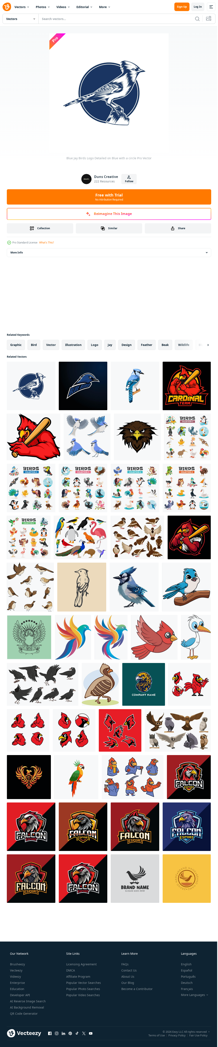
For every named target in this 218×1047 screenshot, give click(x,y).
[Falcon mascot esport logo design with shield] (31, 826)
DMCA (70, 970)
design (127, 345)
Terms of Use (153, 1035)
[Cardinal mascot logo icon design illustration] (189, 684)
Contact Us (128, 970)
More (103, 7)
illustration (73, 345)
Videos (61, 7)
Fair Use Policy (195, 1035)
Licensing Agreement (81, 964)
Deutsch (184, 983)
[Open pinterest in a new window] (70, 1033)
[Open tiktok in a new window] (77, 1033)
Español (183, 970)
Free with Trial (107, 196)
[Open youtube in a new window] (90, 1033)
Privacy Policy (173, 1035)
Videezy (15, 976)
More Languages (190, 995)
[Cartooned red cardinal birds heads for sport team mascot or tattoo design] (187, 386)
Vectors (20, 7)
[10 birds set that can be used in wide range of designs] (30, 587)
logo (94, 345)
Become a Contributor (136, 989)
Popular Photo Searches (83, 989)
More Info (16, 252)
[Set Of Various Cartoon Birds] (187, 437)
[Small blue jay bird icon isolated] (134, 587)
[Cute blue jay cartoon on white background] (186, 587)
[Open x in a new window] (84, 1033)
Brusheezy (17, 964)
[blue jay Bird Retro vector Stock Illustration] (81, 587)
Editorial (82, 7)
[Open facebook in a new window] (50, 1033)
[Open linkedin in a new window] (63, 1033)
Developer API (20, 995)
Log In (195, 7)
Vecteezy (16, 970)
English (183, 964)
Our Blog (127, 983)
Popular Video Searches (82, 995)
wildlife (183, 345)
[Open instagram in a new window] (56, 1033)
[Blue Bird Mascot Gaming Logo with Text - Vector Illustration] (83, 386)
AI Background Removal (27, 1007)
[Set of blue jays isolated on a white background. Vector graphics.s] (87, 437)
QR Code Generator (23, 1013)
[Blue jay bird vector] (135, 386)
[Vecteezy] (7, 7)
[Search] (194, 18)
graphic (16, 345)
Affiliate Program (78, 976)
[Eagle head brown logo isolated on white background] (137, 437)
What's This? (46, 242)
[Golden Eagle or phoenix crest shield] (29, 777)
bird (34, 345)
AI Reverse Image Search (27, 1001)
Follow (127, 181)
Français (184, 989)
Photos (41, 7)
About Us (127, 976)
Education (17, 989)
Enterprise (17, 983)
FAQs (124, 964)
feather (146, 345)
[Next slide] (201, 345)
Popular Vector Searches (83, 983)
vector (51, 345)
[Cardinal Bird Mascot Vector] (133, 777)
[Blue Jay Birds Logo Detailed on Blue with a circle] (31, 386)
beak (165, 345)
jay (110, 345)
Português (185, 976)
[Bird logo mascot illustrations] (29, 637)
